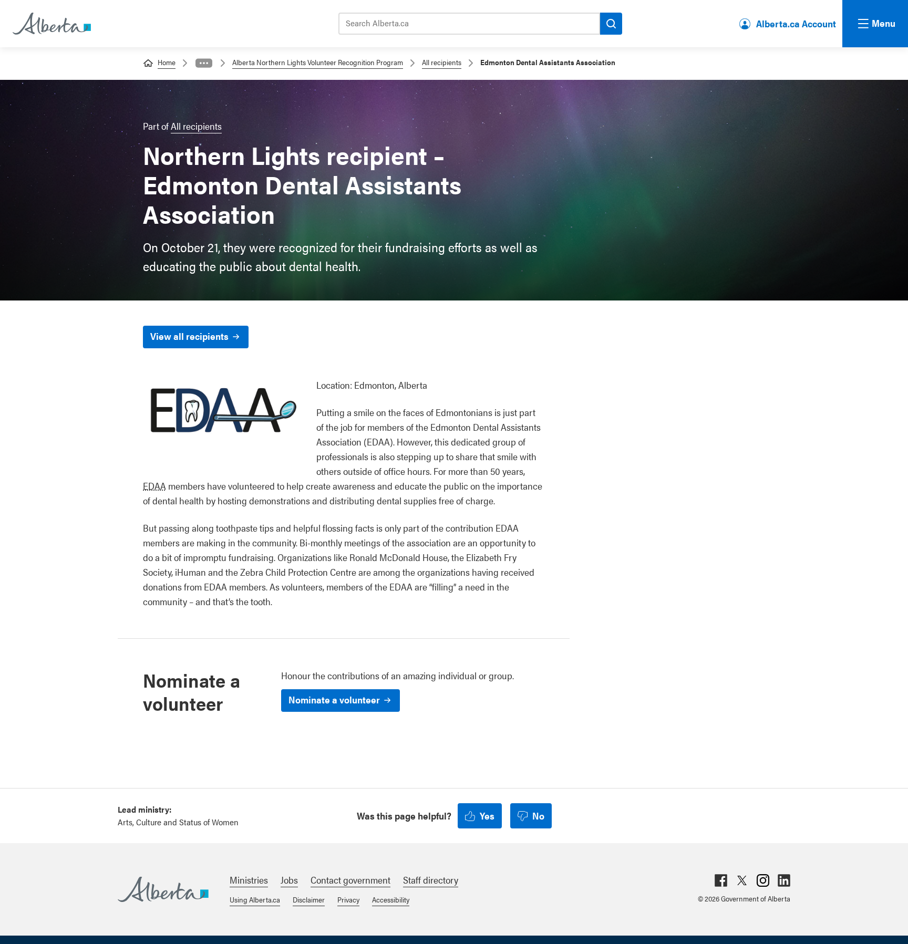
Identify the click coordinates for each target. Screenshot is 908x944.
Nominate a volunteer (334, 699)
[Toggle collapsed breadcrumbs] (203, 63)
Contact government (350, 879)
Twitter (742, 880)
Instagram (763, 880)
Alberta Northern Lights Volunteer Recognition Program (317, 62)
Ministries (249, 879)
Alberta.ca (163, 889)
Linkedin (784, 880)
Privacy (348, 899)
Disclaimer (309, 899)
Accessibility (390, 899)
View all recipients (189, 336)
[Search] (611, 24)
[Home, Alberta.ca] (51, 24)
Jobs (289, 879)
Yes (487, 815)
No (538, 815)
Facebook (721, 880)
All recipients (441, 62)
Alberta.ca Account (796, 23)
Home (167, 62)
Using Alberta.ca (255, 899)
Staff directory (430, 879)
